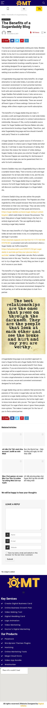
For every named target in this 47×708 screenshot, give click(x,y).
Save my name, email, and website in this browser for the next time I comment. (21, 554)
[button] (23, 592)
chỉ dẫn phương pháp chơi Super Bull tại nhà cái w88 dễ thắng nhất (34, 478)
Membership (6, 19)
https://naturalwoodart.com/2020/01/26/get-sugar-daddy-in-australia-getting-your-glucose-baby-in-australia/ (22, 252)
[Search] (43, 3)
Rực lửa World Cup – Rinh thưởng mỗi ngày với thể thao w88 (33, 451)
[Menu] (2, 3)
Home (3, 15)
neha (9, 32)
